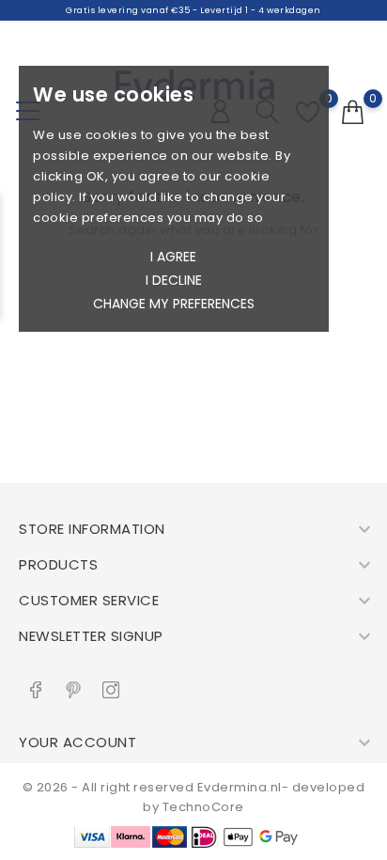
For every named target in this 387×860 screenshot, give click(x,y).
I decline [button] (174, 280)
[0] (353, 113)
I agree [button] (173, 256)
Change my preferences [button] (174, 303)
